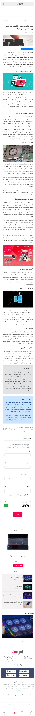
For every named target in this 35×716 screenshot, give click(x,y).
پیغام (29, 486)
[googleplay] (24, 671)
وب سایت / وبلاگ (25, 475)
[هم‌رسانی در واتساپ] (14, 429)
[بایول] (18, 255)
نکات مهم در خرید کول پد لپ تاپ (13, 577)
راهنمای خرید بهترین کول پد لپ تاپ (13, 595)
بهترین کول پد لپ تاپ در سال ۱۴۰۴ (13, 586)
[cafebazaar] (11, 671)
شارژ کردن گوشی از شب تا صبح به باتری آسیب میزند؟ (13, 603)
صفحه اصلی (30, 20)
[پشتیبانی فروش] (14, 665)
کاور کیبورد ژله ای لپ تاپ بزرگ (18, 556)
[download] (24, 675)
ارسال (17, 514)
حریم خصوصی (7, 661)
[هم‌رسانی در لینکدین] (11, 429)
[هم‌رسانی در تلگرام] (9, 429)
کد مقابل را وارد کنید (25, 502)
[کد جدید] (6, 505)
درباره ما (24, 657)
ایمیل (29, 463)
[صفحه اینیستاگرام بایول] (17, 665)
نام (30, 451)
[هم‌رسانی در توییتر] (6, 429)
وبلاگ (25, 20)
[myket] (11, 675)
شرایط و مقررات (7, 657)
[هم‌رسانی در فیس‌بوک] (3, 429)
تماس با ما (7, 659)
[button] (31, 630)
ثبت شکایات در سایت (24, 659)
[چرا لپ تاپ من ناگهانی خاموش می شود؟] (17, 652)
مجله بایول (26, 431)
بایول (6, 62)
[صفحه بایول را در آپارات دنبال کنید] (21, 665)
